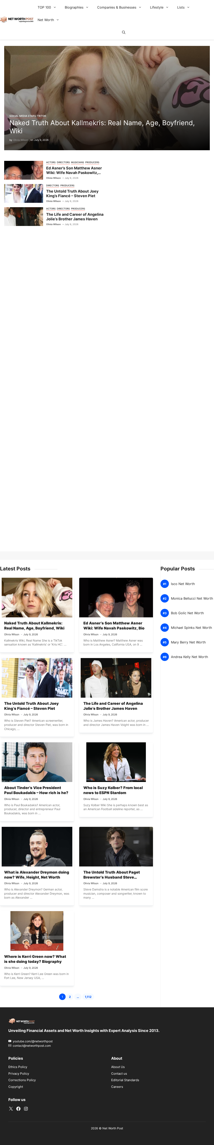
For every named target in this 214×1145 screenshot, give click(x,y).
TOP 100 (44, 7)
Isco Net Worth (183, 584)
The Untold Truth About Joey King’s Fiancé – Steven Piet (72, 193)
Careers (117, 1086)
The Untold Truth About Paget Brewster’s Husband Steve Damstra (111, 877)
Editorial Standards (125, 1080)
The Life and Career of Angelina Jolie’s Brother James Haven (74, 216)
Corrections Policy (22, 1080)
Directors (63, 162)
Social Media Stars (22, 115)
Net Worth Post (112, 1128)
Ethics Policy (17, 1067)
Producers (92, 162)
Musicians (77, 162)
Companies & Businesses (116, 7)
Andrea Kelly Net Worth (189, 657)
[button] (124, 32)
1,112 (89, 997)
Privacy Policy (18, 1073)
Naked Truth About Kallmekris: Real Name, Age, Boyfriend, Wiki (102, 127)
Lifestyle (156, 7)
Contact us (119, 1073)
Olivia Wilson (20, 139)
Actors (51, 162)
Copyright (15, 1086)
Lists (181, 7)
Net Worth (46, 20)
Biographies (74, 7)
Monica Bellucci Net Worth (192, 598)
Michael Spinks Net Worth (191, 628)
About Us (118, 1067)
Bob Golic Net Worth (187, 613)
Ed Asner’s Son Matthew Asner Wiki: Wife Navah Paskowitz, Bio (74, 173)
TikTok (41, 115)
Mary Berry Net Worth (188, 642)
